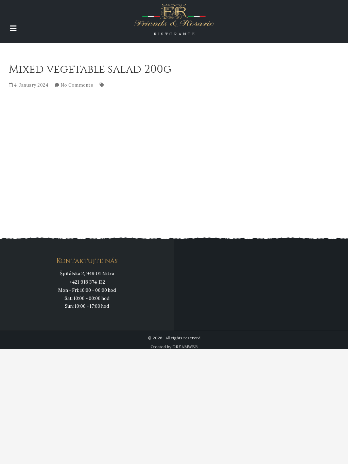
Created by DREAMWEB (174, 346)
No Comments (76, 85)
